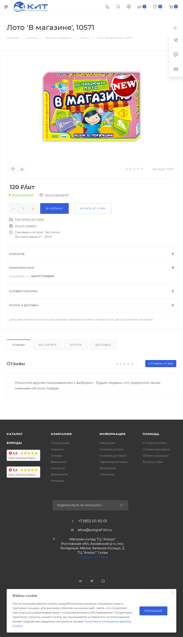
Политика (107, 474)
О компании (60, 443)
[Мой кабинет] (129, 7)
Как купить (47, 344)
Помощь (151, 434)
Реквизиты (108, 468)
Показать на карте (92, 557)
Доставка (103, 344)
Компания (61, 434)
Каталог (15, 434)
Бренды (14, 443)
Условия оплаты (112, 449)
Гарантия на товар (114, 462)
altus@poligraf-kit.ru (95, 530)
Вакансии (58, 462)
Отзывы (18, 344)
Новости (57, 449)
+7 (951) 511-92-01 (92, 521)
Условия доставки (113, 455)
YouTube (103, 581)
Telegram (91, 581)
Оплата (76, 344)
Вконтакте (80, 581)
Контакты (58, 468)
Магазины (107, 443)
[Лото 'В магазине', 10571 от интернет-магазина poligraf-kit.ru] (91, 106)
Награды (57, 480)
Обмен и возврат (155, 455)
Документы (59, 474)
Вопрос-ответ (153, 462)
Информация (113, 434)
